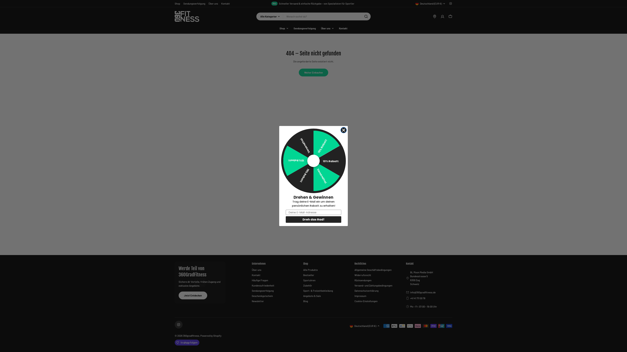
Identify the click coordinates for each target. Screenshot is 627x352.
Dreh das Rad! (313, 219)
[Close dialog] (343, 130)
